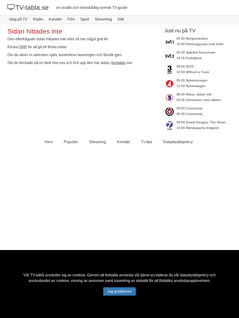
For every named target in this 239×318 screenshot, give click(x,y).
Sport (84, 19)
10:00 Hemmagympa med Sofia (199, 44)
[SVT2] (170, 56)
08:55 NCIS (184, 66)
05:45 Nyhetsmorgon (191, 80)
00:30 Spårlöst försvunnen (195, 52)
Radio (38, 19)
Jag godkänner (119, 291)
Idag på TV (18, 19)
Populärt (71, 142)
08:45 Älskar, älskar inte (194, 94)
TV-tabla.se (32, 7)
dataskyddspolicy (194, 275)
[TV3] (170, 70)
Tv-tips (146, 142)
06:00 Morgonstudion (192, 38)
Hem (49, 142)
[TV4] (170, 84)
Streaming (103, 19)
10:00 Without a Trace (192, 72)
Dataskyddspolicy (178, 142)
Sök (120, 19)
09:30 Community (189, 114)
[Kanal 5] (170, 97)
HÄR (23, 47)
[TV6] (170, 111)
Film (71, 19)
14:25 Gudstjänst (189, 58)
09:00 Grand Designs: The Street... (202, 122)
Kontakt (123, 142)
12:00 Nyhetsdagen (190, 86)
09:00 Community (189, 108)
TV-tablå (37, 275)
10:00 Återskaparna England (197, 128)
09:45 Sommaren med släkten (198, 100)
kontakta (118, 63)
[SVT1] (170, 42)
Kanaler (55, 19)
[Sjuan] (170, 125)
